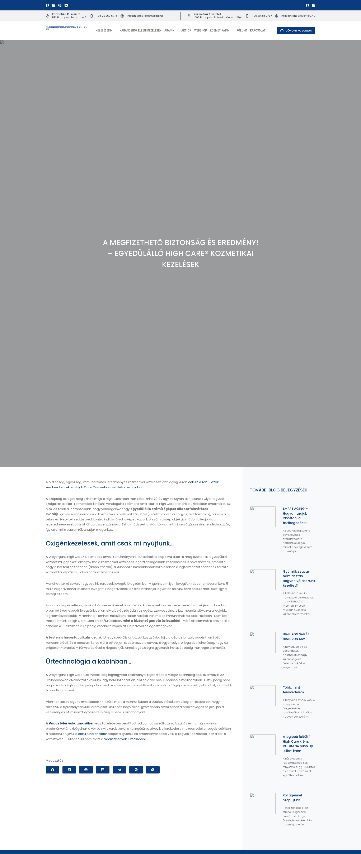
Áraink (169, 30)
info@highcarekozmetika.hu (145, 16)
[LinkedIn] (102, 769)
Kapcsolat (258, 30)
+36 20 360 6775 (106, 16)
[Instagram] (53, 5)
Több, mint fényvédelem (293, 689)
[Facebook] (47, 5)
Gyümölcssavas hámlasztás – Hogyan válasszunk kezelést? (299, 578)
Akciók (186, 30)
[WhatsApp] (153, 769)
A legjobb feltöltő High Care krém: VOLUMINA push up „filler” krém (298, 743)
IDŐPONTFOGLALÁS (298, 31)
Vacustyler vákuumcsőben (71, 723)
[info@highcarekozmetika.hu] (122, 16)
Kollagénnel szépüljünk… (292, 797)
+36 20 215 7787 (262, 16)
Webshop (200, 30)
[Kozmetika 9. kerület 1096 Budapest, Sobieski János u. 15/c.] (189, 16)
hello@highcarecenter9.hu (298, 16)
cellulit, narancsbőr (92, 734)
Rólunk (241, 30)
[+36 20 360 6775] (91, 16)
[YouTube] (66, 5)
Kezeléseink (104, 30)
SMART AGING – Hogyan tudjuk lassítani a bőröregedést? (295, 515)
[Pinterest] (59, 5)
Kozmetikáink (219, 30)
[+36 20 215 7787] (247, 16)
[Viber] (136, 769)
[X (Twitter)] (69, 769)
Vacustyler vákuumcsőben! (125, 739)
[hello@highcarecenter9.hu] (276, 16)
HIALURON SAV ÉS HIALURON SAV (296, 636)
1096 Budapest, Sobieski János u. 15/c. (218, 17)
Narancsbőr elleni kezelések (140, 30)
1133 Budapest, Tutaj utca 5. (69, 17)
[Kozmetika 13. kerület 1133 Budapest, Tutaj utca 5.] (47, 16)
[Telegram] (119, 769)
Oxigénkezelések (72, 543)
